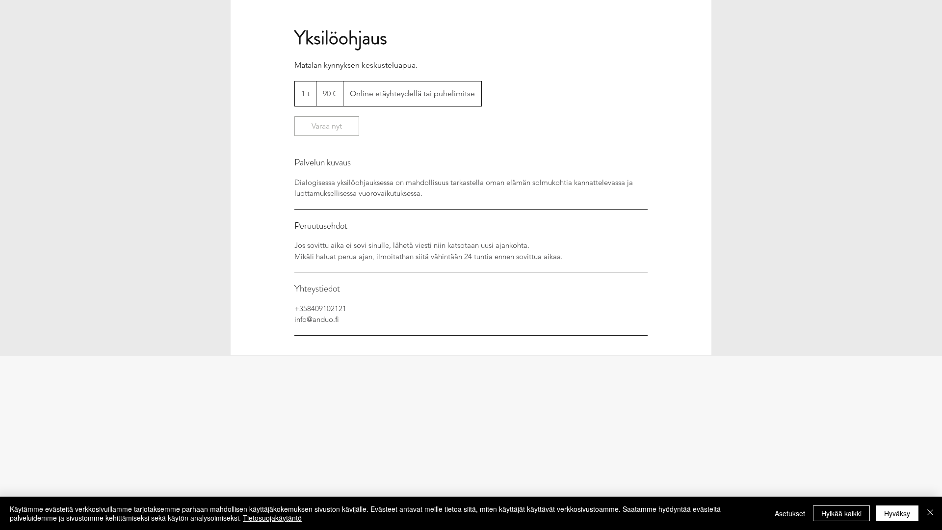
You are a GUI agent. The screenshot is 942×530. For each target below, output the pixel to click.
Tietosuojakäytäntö (272, 518)
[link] (326, 126)
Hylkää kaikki (841, 513)
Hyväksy (897, 513)
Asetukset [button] (790, 513)
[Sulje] (930, 513)
